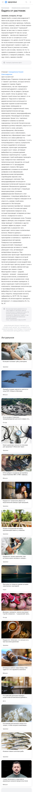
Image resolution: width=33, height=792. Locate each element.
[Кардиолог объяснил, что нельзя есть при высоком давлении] (16, 634)
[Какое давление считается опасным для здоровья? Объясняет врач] (16, 439)
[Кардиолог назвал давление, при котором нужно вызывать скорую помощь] (16, 550)
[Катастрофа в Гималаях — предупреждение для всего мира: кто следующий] (16, 411)
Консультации (5, 7)
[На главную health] (12, 2)
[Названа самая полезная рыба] (16, 745)
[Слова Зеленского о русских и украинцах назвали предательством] (16, 773)
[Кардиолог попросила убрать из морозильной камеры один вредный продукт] (16, 495)
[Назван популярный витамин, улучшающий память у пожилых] (16, 523)
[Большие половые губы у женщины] (16, 356)
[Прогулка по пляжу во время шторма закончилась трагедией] (16, 578)
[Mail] (6, 2)
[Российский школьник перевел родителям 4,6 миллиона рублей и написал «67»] (16, 690)
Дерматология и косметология (20, 7)
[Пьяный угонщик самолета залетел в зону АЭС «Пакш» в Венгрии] (16, 383)
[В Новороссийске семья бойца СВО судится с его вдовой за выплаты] (16, 662)
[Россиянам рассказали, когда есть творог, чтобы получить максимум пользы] (16, 718)
